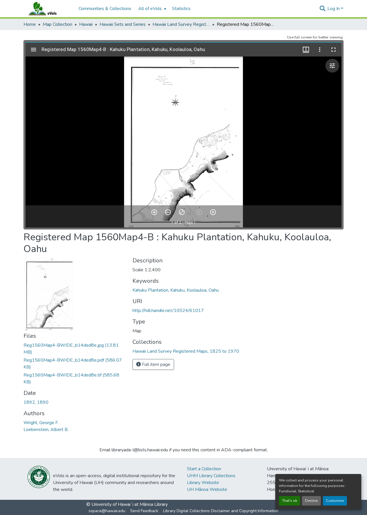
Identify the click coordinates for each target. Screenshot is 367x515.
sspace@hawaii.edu (107, 511)
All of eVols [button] (150, 8)
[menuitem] (151, 8)
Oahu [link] (213, 290)
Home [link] (30, 24)
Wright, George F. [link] (41, 423)
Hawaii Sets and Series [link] (122, 24)
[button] (48, 8)
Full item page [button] (155, 364)
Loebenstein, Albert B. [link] (46, 429)
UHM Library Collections (211, 476)
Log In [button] (334, 8)
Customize (335, 500)
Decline (311, 500)
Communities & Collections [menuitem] (105, 8)
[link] (75, 349)
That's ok (289, 500)
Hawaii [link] (86, 24)
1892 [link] (29, 402)
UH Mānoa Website (207, 489)
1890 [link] (42, 402)
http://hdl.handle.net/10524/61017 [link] (168, 310)
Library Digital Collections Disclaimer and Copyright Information (220, 511)
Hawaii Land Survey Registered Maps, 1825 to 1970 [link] (181, 24)
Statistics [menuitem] (181, 8)
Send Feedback (144, 511)
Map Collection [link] (57, 24)
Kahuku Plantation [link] (150, 290)
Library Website (203, 482)
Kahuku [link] (177, 290)
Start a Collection (204, 469)
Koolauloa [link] (196, 290)
